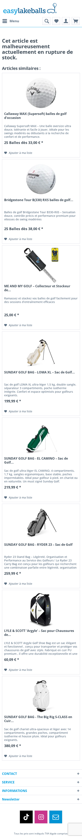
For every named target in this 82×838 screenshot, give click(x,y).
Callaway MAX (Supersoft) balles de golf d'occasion (35, 116)
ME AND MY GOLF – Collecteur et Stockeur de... (37, 288)
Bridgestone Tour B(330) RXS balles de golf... (38, 200)
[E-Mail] (55, 817)
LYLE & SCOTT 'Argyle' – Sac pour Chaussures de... (39, 633)
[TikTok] (26, 817)
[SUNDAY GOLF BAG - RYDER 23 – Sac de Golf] (41, 524)
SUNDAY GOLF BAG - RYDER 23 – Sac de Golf (38, 545)
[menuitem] (10, 21)
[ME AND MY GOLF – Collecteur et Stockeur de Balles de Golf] (41, 265)
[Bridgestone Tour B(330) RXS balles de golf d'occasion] (41, 179)
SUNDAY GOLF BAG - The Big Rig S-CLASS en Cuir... (38, 719)
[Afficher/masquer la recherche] (46, 21)
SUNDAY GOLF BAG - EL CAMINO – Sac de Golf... (36, 460)
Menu (14, 21)
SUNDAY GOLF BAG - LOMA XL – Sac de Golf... (39, 372)
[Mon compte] (66, 21)
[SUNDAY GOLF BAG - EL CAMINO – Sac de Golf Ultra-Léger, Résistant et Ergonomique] (41, 437)
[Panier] (76, 21)
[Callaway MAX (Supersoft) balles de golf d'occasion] (41, 93)
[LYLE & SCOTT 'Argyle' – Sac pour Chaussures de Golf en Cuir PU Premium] (41, 610)
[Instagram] (41, 817)
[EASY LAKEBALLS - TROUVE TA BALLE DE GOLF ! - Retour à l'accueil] (41, 8)
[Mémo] (56, 21)
